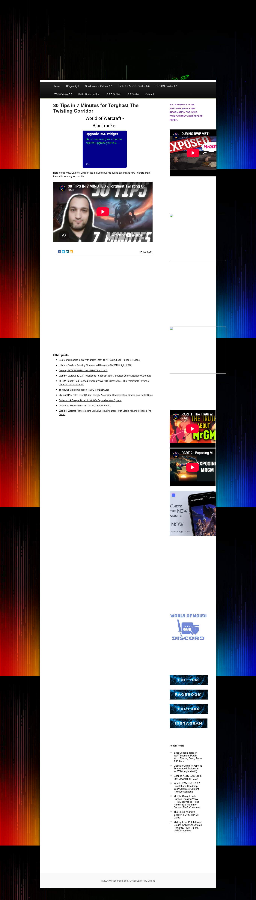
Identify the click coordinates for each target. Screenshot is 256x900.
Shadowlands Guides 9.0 (98, 86)
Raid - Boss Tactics (88, 94)
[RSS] (71, 251)
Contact (149, 94)
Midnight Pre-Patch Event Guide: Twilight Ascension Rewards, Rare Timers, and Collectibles (106, 394)
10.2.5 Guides (113, 94)
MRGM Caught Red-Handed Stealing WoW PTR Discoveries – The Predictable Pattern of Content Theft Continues (187, 801)
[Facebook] (59, 251)
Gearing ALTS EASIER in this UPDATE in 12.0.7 (83, 370)
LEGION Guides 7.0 (166, 86)
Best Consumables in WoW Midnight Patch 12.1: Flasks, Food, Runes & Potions (99, 359)
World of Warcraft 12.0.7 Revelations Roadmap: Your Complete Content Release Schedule (105, 375)
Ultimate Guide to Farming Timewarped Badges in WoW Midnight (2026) (95, 365)
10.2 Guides (132, 94)
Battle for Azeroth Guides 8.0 (134, 86)
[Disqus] (104, 306)
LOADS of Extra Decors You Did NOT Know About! (84, 405)
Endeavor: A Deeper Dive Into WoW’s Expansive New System (90, 400)
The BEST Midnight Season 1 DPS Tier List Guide (84, 389)
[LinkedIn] (67, 251)
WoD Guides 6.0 (63, 94)
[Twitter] (63, 251)
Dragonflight (72, 86)
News (57, 86)
